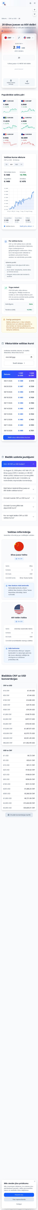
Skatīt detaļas (18, 363)
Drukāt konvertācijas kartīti (20, 815)
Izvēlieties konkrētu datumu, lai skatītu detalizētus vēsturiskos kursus (16, 351)
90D (16, 164)
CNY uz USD (12, 18)
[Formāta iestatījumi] (34, 9)
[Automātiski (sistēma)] (34, 14)
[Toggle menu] (34, 3)
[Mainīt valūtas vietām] (19, 37)
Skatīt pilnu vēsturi (26, 226)
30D (11, 164)
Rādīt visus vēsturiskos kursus (19, 437)
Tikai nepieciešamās (19, 1199)
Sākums (4, 18)
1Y (21, 164)
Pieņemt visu (19, 1195)
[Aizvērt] (34, 1181)
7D (6, 164)
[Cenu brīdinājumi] (30, 3)
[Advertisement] (19, 11)
